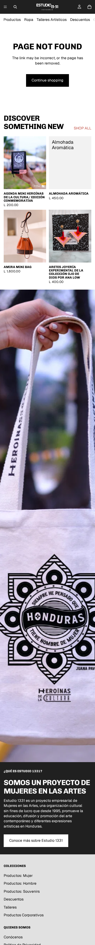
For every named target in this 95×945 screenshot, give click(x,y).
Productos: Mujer (18, 875)
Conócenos (13, 937)
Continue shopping (47, 80)
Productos (12, 19)
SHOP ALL (82, 128)
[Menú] (5, 7)
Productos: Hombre (20, 883)
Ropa (28, 19)
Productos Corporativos (24, 914)
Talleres (10, 907)
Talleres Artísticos (52, 19)
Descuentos (80, 19)
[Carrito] (89, 7)
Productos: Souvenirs (22, 891)
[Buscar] (15, 7)
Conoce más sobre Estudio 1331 (36, 840)
